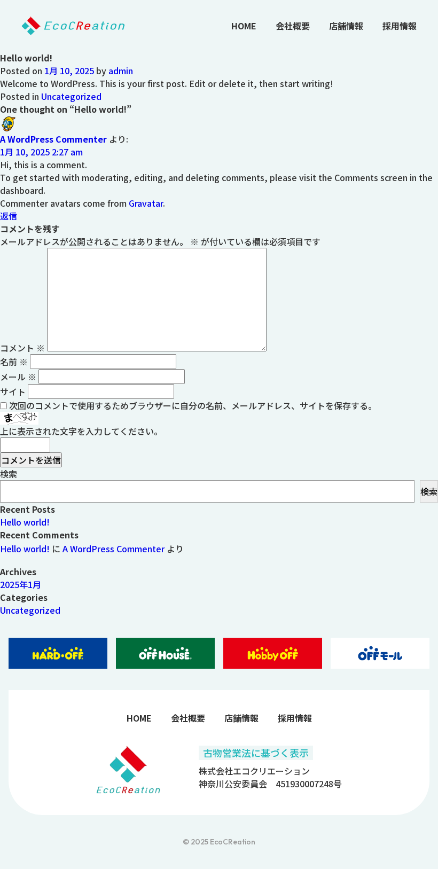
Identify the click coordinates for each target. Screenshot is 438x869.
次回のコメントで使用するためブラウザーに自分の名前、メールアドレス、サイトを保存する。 (193, 405)
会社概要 (293, 25)
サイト (13, 391)
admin (120, 70)
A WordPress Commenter (53, 138)
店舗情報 (346, 25)
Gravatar (146, 203)
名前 (14, 361)
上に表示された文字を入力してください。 (81, 431)
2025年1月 (20, 584)
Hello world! (25, 521)
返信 (8, 215)
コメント (22, 347)
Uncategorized (71, 96)
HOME (243, 25)
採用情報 (399, 25)
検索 (8, 473)
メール (18, 376)
